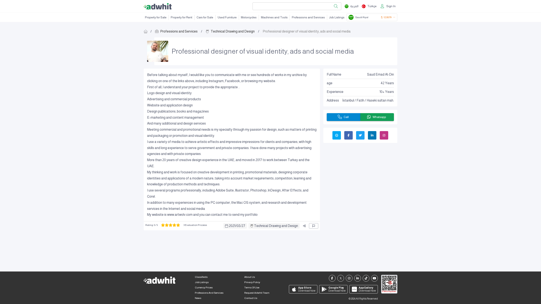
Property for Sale (156, 17)
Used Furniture (227, 17)
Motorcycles (249, 17)
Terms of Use (251, 287)
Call (346, 117)
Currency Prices (204, 287)
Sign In (391, 6)
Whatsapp (379, 117)
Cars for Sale (205, 17)
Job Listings (336, 17)
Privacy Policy (252, 282)
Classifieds (201, 277)
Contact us (250, 298)
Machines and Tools (274, 17)
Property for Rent (181, 17)
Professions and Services (308, 17)
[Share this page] (304, 226)
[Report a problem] (313, 226)
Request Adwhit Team (256, 292)
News (198, 298)
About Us (249, 277)
